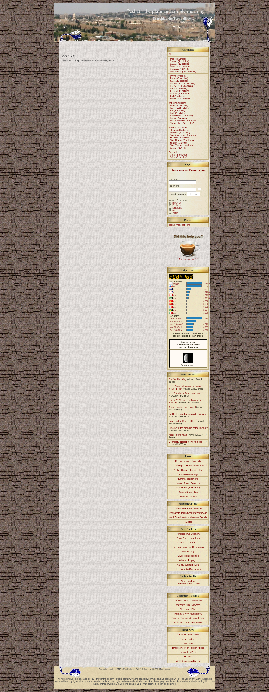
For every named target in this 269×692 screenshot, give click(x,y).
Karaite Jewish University (188, 461)
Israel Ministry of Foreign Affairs (188, 648)
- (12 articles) (179, 64)
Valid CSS (154, 669)
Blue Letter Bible (188, 609)
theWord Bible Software (188, 605)
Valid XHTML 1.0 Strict (138, 669)
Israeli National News (188, 634)
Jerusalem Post (188, 652)
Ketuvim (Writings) (178, 103)
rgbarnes (177, 202)
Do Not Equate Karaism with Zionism (187, 414)
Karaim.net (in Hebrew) (188, 487)
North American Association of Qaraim (188, 517)
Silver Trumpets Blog (188, 556)
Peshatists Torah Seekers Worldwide (188, 513)
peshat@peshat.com (179, 225)
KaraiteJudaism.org (188, 479)
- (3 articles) (178, 78)
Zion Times (188, 643)
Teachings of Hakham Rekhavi (188, 465)
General (173, 152)
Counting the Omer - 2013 (182, 421)
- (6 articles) (179, 69)
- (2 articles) (178, 81)
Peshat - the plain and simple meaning (166, 11)
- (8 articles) (178, 157)
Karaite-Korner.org (188, 474)
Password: (174, 186)
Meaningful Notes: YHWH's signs (185, 441)
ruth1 (175, 210)
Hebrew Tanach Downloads (188, 600)
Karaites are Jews (178, 435)
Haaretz (188, 656)
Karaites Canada (188, 496)
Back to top (165, 669)
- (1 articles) (177, 96)
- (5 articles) (179, 93)
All (170, 54)
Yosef (175, 213)
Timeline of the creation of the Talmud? (188, 428)
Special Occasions (178, 127)
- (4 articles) (179, 61)
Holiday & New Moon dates (188, 613)
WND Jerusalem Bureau (188, 661)
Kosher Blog (188, 551)
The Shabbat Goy (178, 379)
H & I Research (188, 542)
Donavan (177, 207)
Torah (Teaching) (177, 58)
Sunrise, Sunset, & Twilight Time (188, 618)
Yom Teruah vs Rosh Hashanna (185, 393)
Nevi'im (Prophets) (178, 76)
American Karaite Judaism (188, 508)
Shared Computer (178, 194)
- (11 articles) (180, 66)
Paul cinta (177, 205)
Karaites (188, 521)
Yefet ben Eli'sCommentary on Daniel (188, 582)
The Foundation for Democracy (188, 547)
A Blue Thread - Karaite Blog (188, 470)
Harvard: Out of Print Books (188, 622)
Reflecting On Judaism (188, 533)
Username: (174, 179)
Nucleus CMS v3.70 (118, 669)
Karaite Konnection (188, 492)
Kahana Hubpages (188, 560)
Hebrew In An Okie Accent (188, 569)
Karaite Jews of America (188, 483)
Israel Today (188, 639)
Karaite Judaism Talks (188, 564)
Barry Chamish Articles (188, 538)
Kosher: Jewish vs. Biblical (182, 407)
